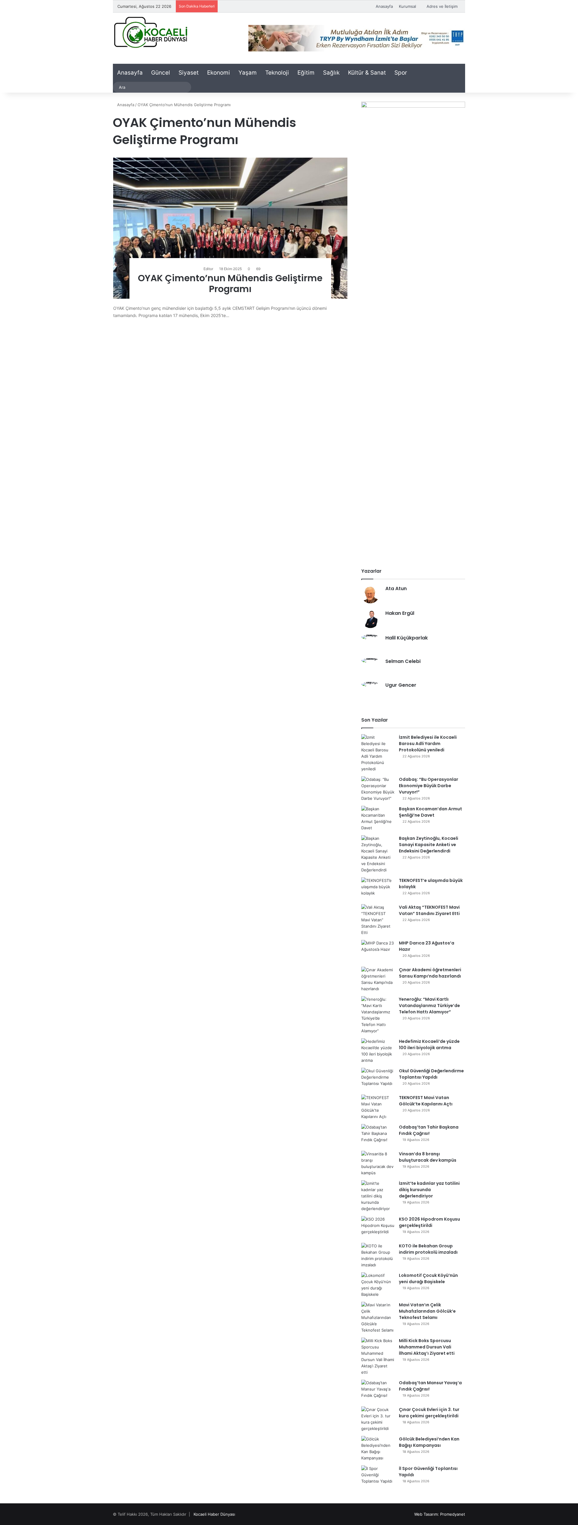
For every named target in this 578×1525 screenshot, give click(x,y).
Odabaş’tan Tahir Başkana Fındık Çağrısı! (428, 1130)
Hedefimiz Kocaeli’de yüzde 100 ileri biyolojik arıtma (429, 1044)
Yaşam (247, 72)
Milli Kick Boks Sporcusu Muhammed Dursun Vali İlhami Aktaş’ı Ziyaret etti (427, 1347)
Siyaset (189, 72)
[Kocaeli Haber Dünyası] (150, 32)
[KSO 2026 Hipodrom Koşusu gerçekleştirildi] (377, 1227)
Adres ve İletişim (442, 6)
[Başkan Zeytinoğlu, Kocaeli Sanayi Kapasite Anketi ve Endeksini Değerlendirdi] (377, 854)
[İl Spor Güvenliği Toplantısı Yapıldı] (377, 1476)
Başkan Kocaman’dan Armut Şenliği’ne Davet (430, 812)
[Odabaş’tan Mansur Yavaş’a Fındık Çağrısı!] (377, 1391)
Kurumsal (407, 6)
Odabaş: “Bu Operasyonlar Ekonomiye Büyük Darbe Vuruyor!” (428, 785)
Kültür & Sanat (367, 72)
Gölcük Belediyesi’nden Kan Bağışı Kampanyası (429, 1442)
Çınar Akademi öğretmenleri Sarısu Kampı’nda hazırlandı (430, 973)
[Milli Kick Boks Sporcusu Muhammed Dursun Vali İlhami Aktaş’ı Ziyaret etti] (377, 1357)
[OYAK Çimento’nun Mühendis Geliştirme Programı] (230, 228)
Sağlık (331, 72)
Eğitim (306, 72)
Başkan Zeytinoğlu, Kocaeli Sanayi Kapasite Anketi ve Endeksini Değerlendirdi (428, 844)
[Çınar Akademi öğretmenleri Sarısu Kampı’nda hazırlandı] (377, 979)
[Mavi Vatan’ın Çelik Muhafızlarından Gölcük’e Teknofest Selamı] (377, 1317)
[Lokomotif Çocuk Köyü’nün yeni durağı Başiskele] (377, 1285)
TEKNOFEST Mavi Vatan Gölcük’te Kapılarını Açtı (425, 1101)
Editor (208, 268)
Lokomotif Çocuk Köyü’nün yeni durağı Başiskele (428, 1278)
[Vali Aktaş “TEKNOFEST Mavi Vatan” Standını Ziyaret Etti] (377, 920)
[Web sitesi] (389, 598)
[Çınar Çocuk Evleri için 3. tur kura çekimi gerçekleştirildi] (377, 1419)
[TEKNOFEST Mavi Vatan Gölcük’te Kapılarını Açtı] (377, 1107)
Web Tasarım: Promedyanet (439, 1514)
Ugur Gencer (400, 685)
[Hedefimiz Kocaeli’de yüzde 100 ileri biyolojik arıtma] (377, 1051)
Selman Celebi (403, 661)
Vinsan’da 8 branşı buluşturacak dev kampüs (427, 1157)
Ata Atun (396, 588)
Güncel (160, 72)
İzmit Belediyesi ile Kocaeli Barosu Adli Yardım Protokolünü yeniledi (428, 743)
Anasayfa (384, 6)
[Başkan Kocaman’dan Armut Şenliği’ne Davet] (377, 818)
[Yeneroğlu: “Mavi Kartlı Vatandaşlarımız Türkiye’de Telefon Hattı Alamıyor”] (377, 1015)
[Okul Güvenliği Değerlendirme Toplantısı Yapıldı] (377, 1079)
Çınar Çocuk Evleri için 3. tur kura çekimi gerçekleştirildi (429, 1412)
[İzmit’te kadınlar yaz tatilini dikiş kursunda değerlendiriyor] (377, 1196)
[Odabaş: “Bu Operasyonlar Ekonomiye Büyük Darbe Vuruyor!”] (377, 789)
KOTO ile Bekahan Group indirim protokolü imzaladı (428, 1249)
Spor (400, 72)
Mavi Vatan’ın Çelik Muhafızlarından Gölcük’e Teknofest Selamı (427, 1311)
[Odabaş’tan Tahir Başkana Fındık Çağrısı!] (377, 1135)
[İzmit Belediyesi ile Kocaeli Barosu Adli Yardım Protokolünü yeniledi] (377, 753)
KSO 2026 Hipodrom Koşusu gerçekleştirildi (429, 1222)
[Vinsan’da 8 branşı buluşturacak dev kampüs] (377, 1163)
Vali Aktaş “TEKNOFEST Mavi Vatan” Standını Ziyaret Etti (429, 910)
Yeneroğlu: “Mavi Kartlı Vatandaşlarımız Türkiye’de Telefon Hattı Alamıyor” (429, 1005)
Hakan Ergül (399, 613)
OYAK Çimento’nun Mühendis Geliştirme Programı (230, 283)
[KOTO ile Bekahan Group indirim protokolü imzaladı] (377, 1255)
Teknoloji (277, 72)
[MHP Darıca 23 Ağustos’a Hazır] (377, 951)
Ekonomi (218, 72)
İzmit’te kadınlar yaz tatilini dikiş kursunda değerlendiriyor (429, 1189)
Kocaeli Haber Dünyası (214, 1514)
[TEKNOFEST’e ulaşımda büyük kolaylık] (377, 888)
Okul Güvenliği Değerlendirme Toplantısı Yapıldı (431, 1074)
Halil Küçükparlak (406, 637)
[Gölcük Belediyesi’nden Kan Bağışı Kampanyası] (377, 1448)
